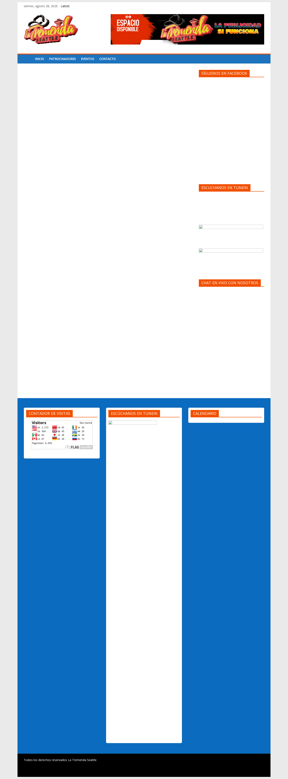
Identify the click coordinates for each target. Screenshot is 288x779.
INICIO (39, 59)
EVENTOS (87, 59)
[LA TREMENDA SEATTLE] (28, 58)
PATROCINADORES (62, 59)
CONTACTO (107, 59)
